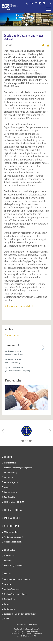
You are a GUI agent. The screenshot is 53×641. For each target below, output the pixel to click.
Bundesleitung (10, 472)
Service (8, 573)
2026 (9, 335)
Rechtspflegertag (11, 482)
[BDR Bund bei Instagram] (44, 3)
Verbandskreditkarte (13, 542)
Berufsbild (9, 550)
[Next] (50, 431)
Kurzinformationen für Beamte (17, 579)
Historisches (9, 556)
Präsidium (8, 477)
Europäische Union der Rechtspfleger (19, 614)
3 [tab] (30, 24)
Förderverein (9, 609)
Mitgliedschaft (11, 526)
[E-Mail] (31, 3)
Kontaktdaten (10, 463)
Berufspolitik (9, 497)
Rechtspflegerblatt (12, 589)
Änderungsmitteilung (13, 537)
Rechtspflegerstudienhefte (15, 594)
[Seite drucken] (46, 45)
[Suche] (50, 3)
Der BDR (8, 457)
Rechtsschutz (9, 599)
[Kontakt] (36, 3)
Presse (7, 604)
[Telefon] (27, 3)
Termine (10, 345)
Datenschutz (20, 625)
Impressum (33, 625)
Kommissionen (10, 492)
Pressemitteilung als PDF (20, 306)
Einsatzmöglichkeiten (13, 565)
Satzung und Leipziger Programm (18, 468)
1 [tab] (22, 24)
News (6, 619)
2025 (17, 335)
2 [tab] (26, 24)
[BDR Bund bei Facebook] (40, 3)
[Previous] (3, 431)
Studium (8, 561)
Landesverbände (12, 518)
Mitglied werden (11, 532)
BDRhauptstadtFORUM (14, 502)
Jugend (7, 487)
